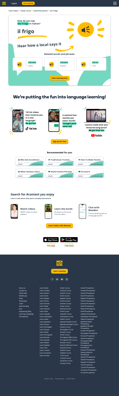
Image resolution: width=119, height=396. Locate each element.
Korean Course (65, 327)
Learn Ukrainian (45, 353)
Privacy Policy (59, 379)
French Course (65, 301)
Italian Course (26, 11)
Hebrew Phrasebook (88, 309)
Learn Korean (44, 324)
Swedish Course (65, 353)
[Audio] (86, 29)
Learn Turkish (45, 350)
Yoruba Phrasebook (88, 373)
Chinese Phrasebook (88, 291)
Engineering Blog (25, 311)
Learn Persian (44, 330)
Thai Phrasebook (87, 365)
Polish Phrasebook (87, 338)
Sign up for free (59, 141)
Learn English (44, 298)
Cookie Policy (70, 379)
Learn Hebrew (45, 309)
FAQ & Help (23, 293)
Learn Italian (13, 11)
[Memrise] (4, 3)
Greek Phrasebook (87, 306)
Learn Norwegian (46, 327)
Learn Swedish (45, 345)
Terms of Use (48, 379)
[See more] (115, 3)
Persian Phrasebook (88, 336)
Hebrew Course (65, 309)
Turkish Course (65, 358)
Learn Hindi (44, 311)
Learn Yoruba (44, 356)
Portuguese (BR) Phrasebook (86, 342)
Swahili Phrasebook (87, 360)
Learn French (44, 301)
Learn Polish (44, 332)
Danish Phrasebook (87, 293)
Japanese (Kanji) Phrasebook (86, 323)
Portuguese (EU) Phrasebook (86, 346)
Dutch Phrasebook (87, 296)
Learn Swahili (44, 343)
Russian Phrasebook (88, 350)
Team (21, 304)
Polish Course (65, 335)
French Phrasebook (87, 301)
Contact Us (23, 291)
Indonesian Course (66, 317)
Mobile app (23, 296)
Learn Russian (45, 337)
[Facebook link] (52, 279)
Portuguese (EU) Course (68, 340)
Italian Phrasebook (40, 11)
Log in (14, 3)
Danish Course (65, 293)
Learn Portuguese (46, 335)
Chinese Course (65, 291)
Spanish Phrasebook (88, 357)
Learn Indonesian (46, 317)
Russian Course (65, 343)
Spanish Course (65, 348)
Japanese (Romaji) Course (69, 324)
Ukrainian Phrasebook (88, 370)
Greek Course (65, 306)
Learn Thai (43, 348)
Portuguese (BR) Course (68, 337)
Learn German (45, 304)
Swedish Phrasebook (88, 362)
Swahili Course (65, 350)
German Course (65, 304)
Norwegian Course (66, 330)
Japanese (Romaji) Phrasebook (87, 327)
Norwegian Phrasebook (89, 333)
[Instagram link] (66, 279)
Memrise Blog (24, 306)
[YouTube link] (61, 279)
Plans (21, 298)
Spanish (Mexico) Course (68, 345)
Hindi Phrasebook (87, 311)
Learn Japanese (45, 322)
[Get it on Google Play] (69, 239)
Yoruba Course (65, 363)
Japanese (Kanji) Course (68, 322)
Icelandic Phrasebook (88, 314)
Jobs (20, 309)
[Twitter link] (57, 279)
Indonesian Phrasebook (89, 317)
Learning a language (26, 314)
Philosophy (23, 301)
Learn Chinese (45, 291)
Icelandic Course (65, 314)
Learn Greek (44, 306)
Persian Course (65, 332)
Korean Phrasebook (88, 331)
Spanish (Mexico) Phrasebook (86, 353)
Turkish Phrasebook (88, 367)
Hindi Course (64, 311)
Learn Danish (44, 293)
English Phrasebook (88, 298)
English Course (65, 298)
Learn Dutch (44, 296)
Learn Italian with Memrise (59, 225)
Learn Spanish (45, 340)
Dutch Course (65, 296)
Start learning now (59, 78)
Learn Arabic (44, 288)
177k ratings (51, 246)
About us (22, 288)
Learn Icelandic (45, 314)
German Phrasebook (88, 304)
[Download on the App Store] (51, 239)
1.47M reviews (69, 246)
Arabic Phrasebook (87, 288)
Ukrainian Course (66, 361)
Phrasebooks (23, 317)
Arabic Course (65, 288)
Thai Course (64, 356)
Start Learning (28, 3)
